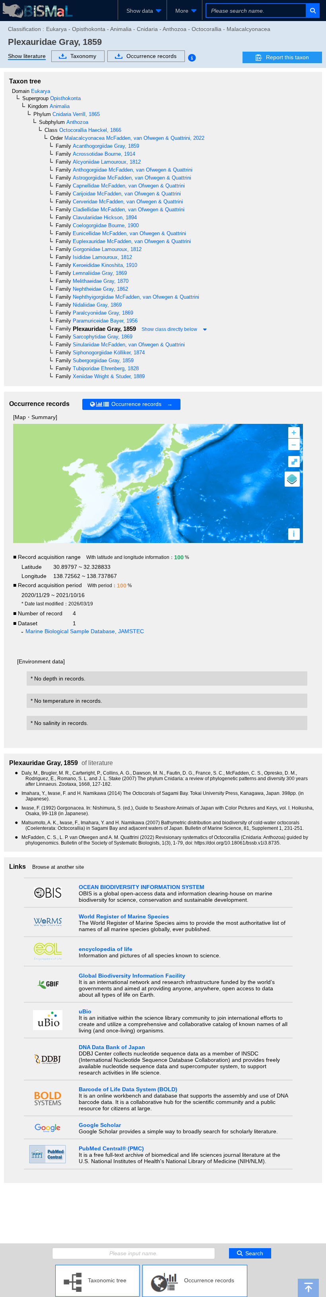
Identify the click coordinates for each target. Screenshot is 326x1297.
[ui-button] (312, 10)
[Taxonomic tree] (97, 1268)
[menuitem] (142, 11)
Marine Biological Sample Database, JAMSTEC (84, 631)
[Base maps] (292, 479)
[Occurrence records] (194, 1268)
